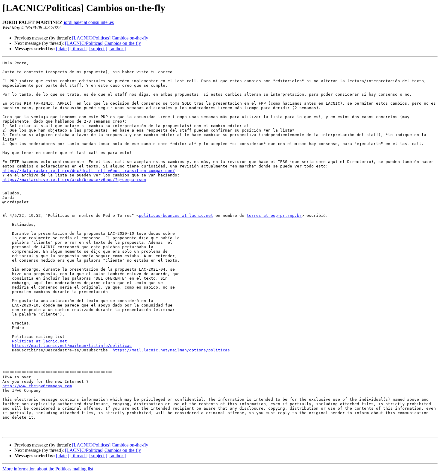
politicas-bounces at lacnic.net (176, 215)
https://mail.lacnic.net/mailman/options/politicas (171, 350)
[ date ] (62, 48)
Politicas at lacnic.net (39, 341)
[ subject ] (98, 48)
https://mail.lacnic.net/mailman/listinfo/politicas (72, 345)
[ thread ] (78, 48)
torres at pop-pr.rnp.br (274, 215)
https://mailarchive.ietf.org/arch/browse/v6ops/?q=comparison (74, 179)
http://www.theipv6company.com (37, 386)
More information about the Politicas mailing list (47, 468)
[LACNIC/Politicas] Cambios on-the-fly (110, 37)
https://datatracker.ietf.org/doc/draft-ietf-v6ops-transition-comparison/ (88, 170)
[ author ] (117, 48)
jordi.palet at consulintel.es (89, 22)
